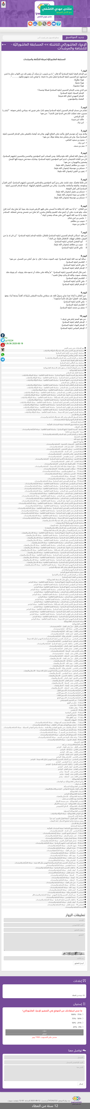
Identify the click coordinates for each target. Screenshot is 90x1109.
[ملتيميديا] (40, 24)
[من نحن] (58, 24)
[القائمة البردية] (49, 24)
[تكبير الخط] (3, 44)
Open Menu (84, 29)
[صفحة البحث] (44, 24)
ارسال (81, 1084)
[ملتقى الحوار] (30, 24)
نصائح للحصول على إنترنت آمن (48, 37)
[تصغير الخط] (5, 44)
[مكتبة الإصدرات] (35, 24)
